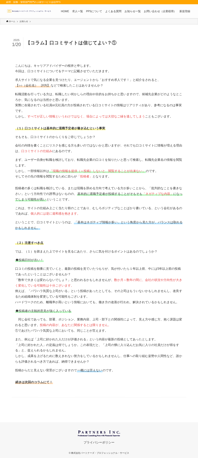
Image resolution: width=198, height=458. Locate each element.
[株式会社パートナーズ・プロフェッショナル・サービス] (29, 11)
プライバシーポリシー (99, 442)
